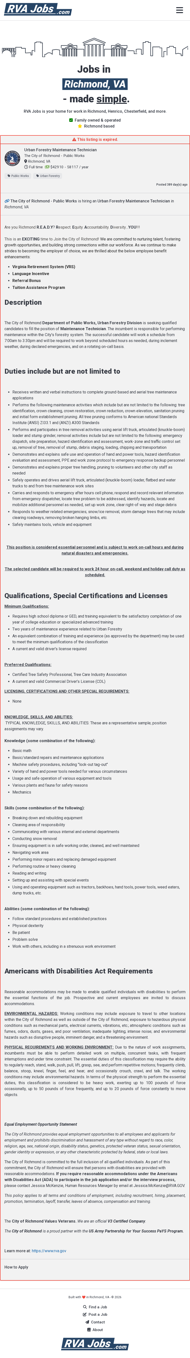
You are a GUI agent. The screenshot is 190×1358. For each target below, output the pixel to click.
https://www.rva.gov (49, 1251)
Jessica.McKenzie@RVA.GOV (159, 1185)
